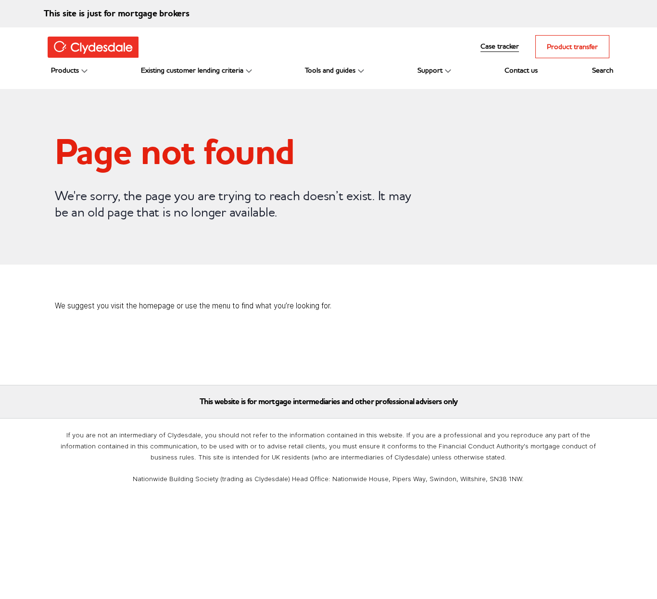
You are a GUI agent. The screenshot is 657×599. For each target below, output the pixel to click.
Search (602, 70)
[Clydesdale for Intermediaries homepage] (97, 46)
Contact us (521, 70)
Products (65, 70)
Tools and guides (330, 70)
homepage (157, 305)
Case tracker (499, 46)
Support (429, 70)
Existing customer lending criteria (192, 70)
